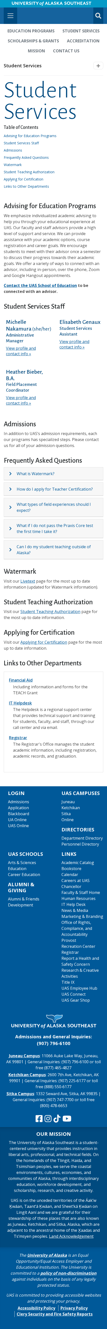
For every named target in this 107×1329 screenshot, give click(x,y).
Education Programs (30, 31)
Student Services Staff (23, 143)
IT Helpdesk (20, 703)
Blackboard (18, 813)
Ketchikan (70, 807)
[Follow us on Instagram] (48, 1119)
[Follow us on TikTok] (57, 1119)
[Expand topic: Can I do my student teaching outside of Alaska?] (12, 549)
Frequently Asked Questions (28, 157)
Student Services (81, 31)
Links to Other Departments (28, 186)
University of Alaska (47, 1255)
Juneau (68, 801)
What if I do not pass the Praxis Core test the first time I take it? (55, 528)
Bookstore (71, 868)
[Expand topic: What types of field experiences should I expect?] (12, 507)
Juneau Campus (24, 1056)
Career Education (24, 874)
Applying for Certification (43, 642)
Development (20, 905)
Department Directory (82, 838)
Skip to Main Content (23, 5)
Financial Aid (21, 680)
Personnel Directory (80, 844)
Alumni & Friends (23, 899)
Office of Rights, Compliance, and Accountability (76, 928)
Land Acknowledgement (71, 1236)
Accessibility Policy (36, 1308)
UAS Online (18, 825)
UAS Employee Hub (79, 988)
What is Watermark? (35, 473)
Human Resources (78, 898)
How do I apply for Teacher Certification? (55, 489)
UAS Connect (73, 994)
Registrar (18, 737)
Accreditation (83, 41)
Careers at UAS (75, 880)
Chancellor (71, 886)
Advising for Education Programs (31, 135)
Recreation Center (78, 946)
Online (67, 819)
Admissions (14, 150)
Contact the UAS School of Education (40, 285)
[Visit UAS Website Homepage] (53, 1021)
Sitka (66, 813)
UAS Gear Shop (75, 1000)
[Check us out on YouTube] (66, 1119)
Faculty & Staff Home (80, 892)
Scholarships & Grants (33, 41)
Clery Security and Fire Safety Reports (55, 1314)
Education (17, 868)
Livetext (27, 581)
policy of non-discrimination (68, 1273)
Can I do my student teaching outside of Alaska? (54, 549)
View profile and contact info (21, 351)
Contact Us (66, 51)
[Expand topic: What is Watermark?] (12, 473)
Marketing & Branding (82, 916)
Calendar (69, 874)
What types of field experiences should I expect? (54, 507)
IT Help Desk (73, 904)
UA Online (17, 819)
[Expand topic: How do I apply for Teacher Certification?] (12, 489)
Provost (68, 940)
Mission (36, 51)
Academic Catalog (77, 862)
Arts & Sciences (22, 862)
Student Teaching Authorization (50, 611)
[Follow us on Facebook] (39, 1119)
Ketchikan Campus (27, 1074)
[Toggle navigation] (10, 15)
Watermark (14, 164)
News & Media (74, 910)
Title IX (67, 982)
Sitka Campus (20, 1093)
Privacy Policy (74, 1308)
